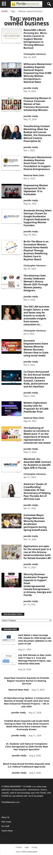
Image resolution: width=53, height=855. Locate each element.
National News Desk (34, 175)
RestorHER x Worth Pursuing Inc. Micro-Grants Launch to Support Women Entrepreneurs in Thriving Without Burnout (35, 38)
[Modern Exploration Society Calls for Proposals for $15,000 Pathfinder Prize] (11, 408)
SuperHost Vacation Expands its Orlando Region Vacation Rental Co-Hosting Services (26, 680)
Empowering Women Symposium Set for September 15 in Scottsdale (36, 190)
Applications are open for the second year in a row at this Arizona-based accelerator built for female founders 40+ (37, 552)
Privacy (34, 847)
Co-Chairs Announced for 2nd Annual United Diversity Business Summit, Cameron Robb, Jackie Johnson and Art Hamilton (37, 379)
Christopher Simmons (35, 54)
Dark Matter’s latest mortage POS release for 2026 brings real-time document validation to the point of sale (35, 639)
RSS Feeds (6, 822)
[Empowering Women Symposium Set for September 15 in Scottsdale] (11, 191)
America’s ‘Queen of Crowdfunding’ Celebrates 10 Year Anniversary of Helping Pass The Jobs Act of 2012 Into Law (37, 491)
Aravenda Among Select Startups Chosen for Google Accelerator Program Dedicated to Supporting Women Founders (38, 218)
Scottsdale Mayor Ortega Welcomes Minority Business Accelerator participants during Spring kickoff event (35, 522)
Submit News (7, 831)
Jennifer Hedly (31, 88)
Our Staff (5, 826)
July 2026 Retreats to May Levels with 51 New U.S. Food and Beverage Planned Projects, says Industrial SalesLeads (34, 659)
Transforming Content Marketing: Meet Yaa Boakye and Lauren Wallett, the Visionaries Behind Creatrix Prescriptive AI (37, 134)
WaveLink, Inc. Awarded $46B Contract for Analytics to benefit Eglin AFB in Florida (37, 463)
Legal (27, 847)
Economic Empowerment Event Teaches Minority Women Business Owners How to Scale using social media (36, 348)
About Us (5, 817)
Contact (19, 847)
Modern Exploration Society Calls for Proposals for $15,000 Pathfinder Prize (36, 407)
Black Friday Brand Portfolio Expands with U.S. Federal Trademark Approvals (26, 765)
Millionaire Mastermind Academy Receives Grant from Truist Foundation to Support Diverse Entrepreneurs (37, 163)
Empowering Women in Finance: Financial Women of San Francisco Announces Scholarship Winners (37, 104)
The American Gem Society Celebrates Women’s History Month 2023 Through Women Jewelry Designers (36, 283)
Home (4, 11)
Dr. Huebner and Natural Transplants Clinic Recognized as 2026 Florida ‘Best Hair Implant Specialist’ (26, 746)
